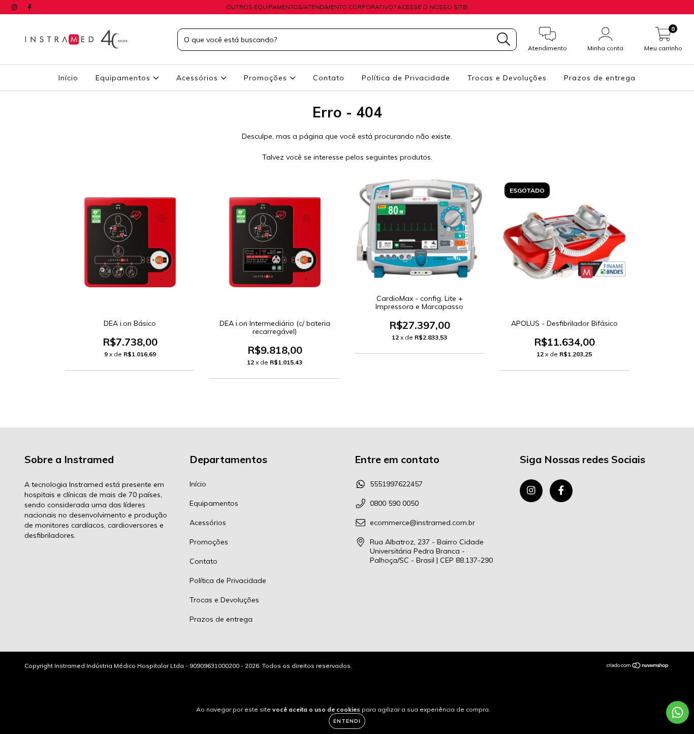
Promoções (267, 77)
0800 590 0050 (394, 503)
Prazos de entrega (600, 77)
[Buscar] (504, 39)
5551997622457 (396, 483)
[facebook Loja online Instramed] (29, 7)
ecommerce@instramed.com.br (422, 522)
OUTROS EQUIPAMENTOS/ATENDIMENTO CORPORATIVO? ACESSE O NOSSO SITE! (347, 7)
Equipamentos (124, 77)
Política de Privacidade (406, 77)
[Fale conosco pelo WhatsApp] (677, 712)
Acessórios (198, 77)
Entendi (347, 721)
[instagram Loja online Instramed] (15, 7)
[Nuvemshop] (638, 666)
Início (68, 77)
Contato (328, 77)
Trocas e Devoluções (507, 77)
